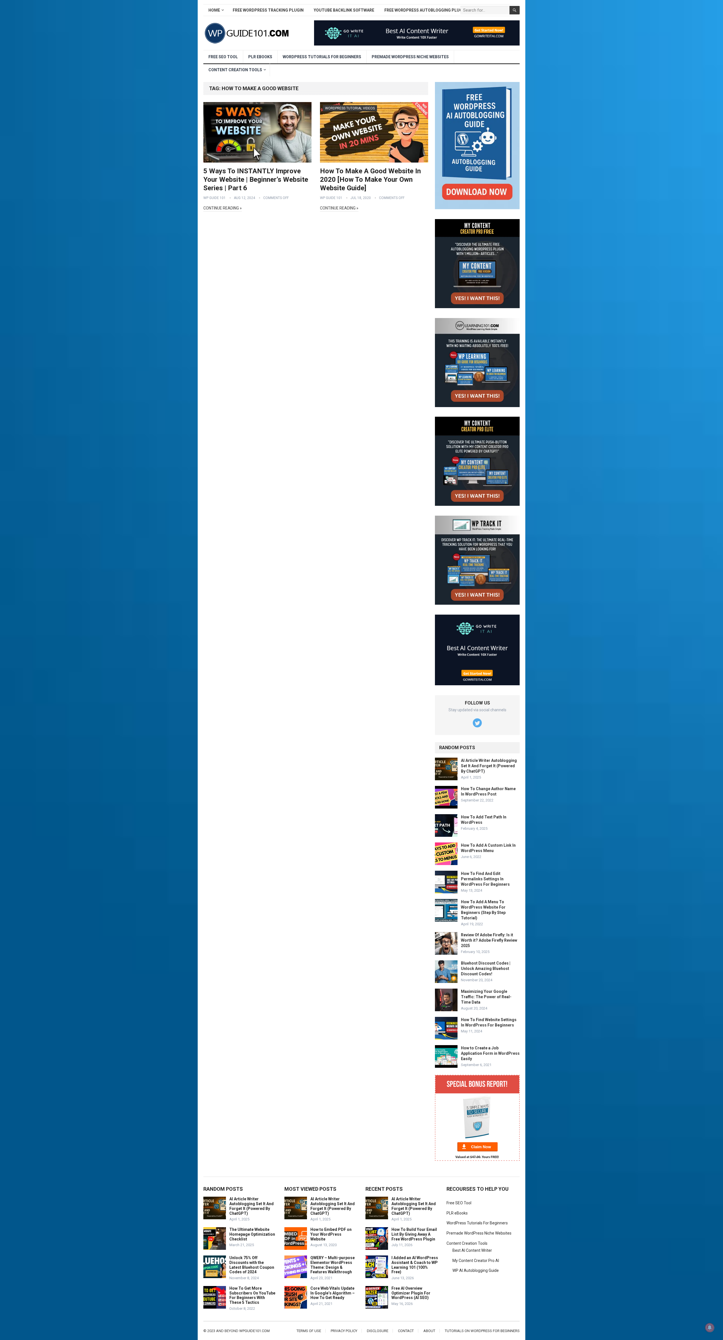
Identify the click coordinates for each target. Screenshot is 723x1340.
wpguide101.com (254, 1331)
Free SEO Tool (223, 57)
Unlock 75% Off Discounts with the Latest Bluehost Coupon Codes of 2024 (251, 1264)
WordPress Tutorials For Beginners (322, 57)
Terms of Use (309, 1331)
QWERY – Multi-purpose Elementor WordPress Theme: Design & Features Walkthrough (332, 1264)
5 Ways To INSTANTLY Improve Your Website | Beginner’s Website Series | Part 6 (255, 179)
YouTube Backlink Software (344, 10)
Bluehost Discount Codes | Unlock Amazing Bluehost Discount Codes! (485, 968)
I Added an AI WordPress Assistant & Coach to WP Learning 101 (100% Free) (414, 1264)
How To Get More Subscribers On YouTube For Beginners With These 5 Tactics (252, 1295)
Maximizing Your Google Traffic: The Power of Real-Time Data (486, 996)
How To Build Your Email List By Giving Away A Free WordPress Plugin (414, 1234)
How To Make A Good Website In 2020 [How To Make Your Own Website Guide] (370, 179)
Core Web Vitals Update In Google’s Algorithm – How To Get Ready (332, 1293)
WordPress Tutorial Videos (350, 108)
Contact (406, 1331)
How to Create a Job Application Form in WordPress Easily (490, 1053)
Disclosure (377, 1331)
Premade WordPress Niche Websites (410, 57)
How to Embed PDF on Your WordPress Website (331, 1234)
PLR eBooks (260, 57)
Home (214, 10)
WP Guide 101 (214, 198)
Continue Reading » (222, 208)
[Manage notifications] (709, 1327)
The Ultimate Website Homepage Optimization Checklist (252, 1234)
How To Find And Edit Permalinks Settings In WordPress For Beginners (485, 879)
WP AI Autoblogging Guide (475, 1270)
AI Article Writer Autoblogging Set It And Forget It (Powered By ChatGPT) (489, 765)
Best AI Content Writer (472, 1250)
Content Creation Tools (235, 70)
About (429, 1331)
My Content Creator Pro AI (475, 1260)
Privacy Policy (344, 1331)
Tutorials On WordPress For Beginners (482, 1331)
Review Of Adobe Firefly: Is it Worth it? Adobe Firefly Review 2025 (489, 940)
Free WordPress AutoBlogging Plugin (425, 10)
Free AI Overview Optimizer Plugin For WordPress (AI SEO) (410, 1293)
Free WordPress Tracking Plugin (268, 10)
